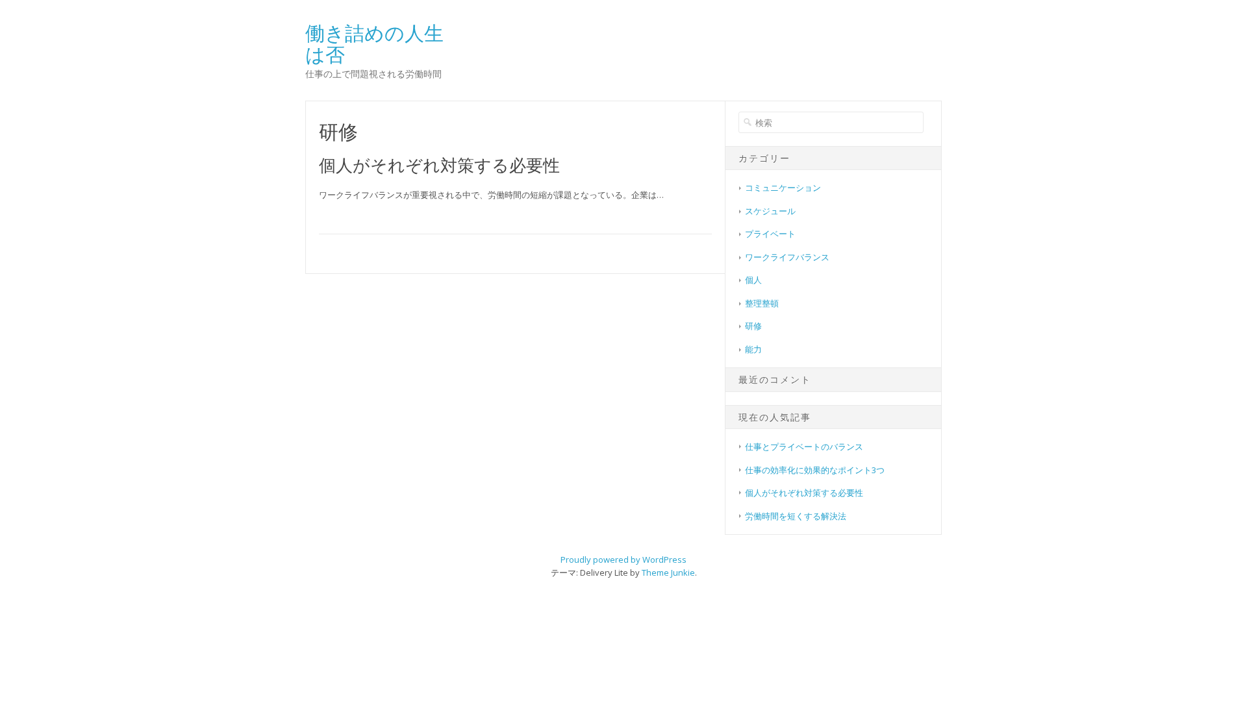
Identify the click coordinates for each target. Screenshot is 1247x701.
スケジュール (770, 211)
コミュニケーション (783, 187)
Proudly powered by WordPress (623, 559)
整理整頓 (762, 303)
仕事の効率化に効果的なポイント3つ (815, 470)
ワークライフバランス (787, 257)
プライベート (770, 234)
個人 (753, 280)
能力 (753, 349)
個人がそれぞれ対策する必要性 (439, 165)
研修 (753, 326)
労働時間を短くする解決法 (795, 516)
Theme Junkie (668, 572)
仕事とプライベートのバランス (804, 446)
